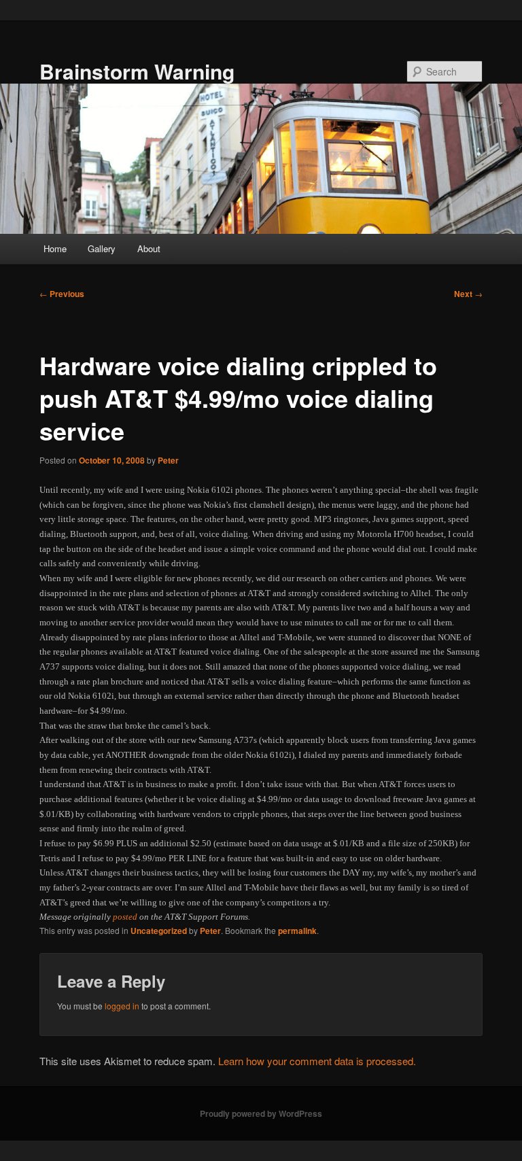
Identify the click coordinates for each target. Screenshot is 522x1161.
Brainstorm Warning (136, 71)
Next (468, 294)
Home (55, 248)
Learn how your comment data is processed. (317, 1061)
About (148, 248)
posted (125, 917)
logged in (122, 1005)
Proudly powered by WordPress (261, 1113)
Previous (61, 294)
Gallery (102, 248)
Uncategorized (158, 930)
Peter (168, 460)
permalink (297, 930)
